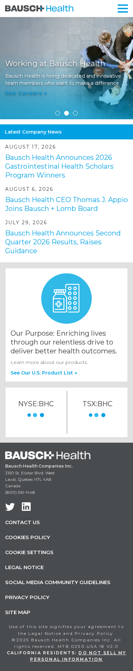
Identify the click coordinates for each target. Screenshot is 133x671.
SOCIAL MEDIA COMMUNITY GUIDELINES (57, 582)
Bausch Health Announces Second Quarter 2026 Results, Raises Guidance (63, 242)
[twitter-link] (10, 507)
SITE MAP (17, 612)
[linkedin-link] (26, 506)
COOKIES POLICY (27, 537)
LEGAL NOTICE (24, 567)
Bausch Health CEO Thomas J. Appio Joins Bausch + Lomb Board (66, 204)
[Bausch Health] (39, 8)
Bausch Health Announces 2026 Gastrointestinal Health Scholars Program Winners (59, 166)
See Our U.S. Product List (44, 373)
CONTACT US (22, 522)
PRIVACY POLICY (27, 597)
